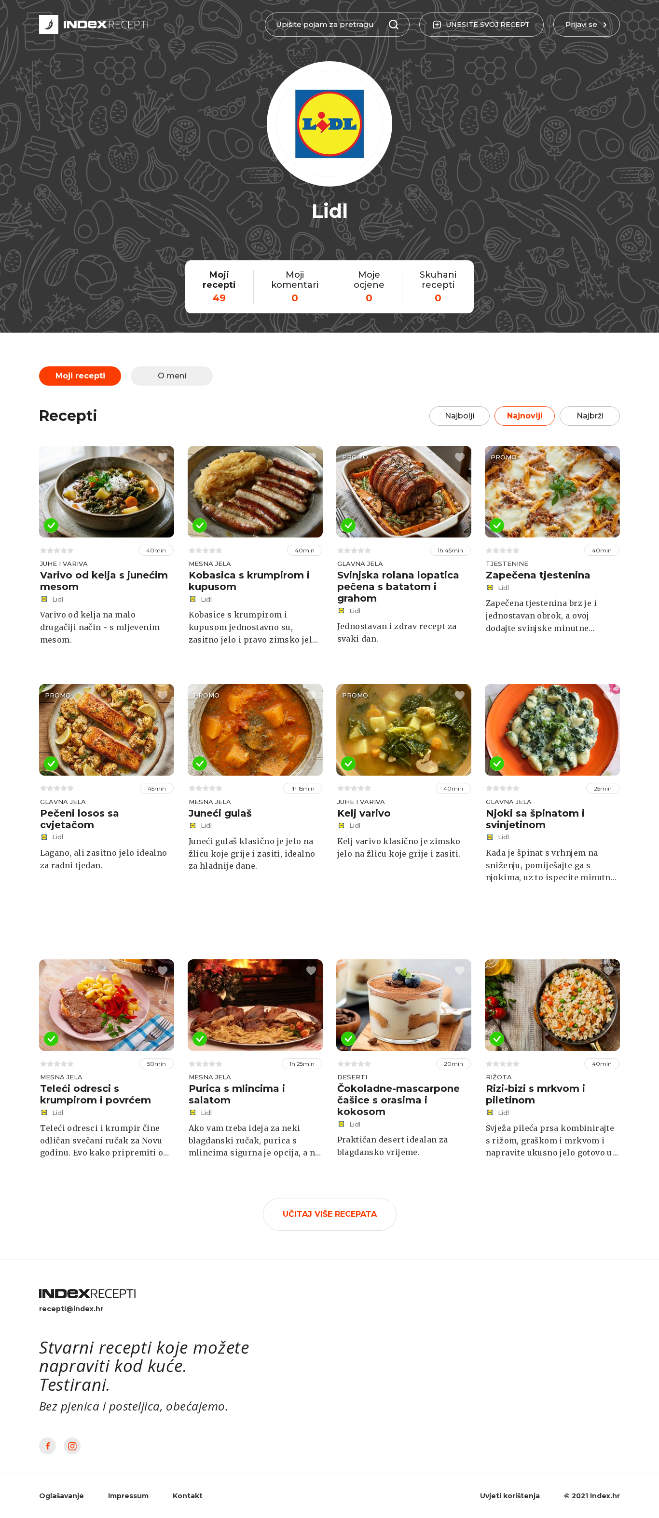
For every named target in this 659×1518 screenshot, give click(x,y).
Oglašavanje (61, 1495)
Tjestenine (507, 563)
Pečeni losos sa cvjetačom (79, 819)
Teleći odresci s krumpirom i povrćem (95, 1094)
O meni (172, 375)
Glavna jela (360, 563)
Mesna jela (210, 563)
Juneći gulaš (220, 813)
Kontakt (188, 1495)
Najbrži (590, 415)
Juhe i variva (64, 563)
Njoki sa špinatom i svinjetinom (535, 819)
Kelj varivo (364, 813)
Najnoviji (525, 415)
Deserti (352, 1077)
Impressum (128, 1495)
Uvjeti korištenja (510, 1495)
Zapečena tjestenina (538, 575)
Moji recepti (80, 375)
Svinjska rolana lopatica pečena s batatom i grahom (398, 586)
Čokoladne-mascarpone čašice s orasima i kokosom (398, 1100)
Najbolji (459, 415)
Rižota (499, 1077)
